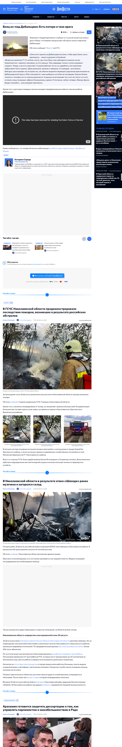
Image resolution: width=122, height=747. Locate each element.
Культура (77, 2)
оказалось (46, 685)
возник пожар (33, 677)
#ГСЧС (6, 303)
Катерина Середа (12, 31)
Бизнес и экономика (63, 2)
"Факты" (49, 48)
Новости (12, 23)
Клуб (116, 9)
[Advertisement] (47, 206)
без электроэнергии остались (71, 646)
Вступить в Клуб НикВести (48, 275)
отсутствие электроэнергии (25, 664)
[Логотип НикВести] (63, 9)
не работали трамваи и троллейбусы (67, 654)
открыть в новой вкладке (85, 320)
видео (86, 17)
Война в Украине (16, 2)
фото (76, 17)
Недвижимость (89, 2)
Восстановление (31, 2)
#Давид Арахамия (9, 700)
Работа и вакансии (46, 2)
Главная (5, 23)
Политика (19, 23)
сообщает (14, 402)
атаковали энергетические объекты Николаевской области (45, 641)
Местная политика (105, 2)
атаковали (40, 682)
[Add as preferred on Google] (53, 9)
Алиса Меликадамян (25, 320)
